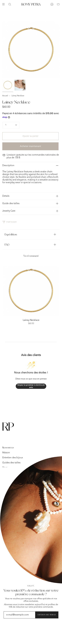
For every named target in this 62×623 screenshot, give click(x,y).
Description (8, 165)
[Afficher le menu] (4, 4)
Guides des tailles (11, 463)
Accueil (5, 96)
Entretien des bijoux (12, 458)
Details (5, 196)
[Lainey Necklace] (31, 291)
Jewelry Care (8, 211)
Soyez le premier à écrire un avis (31, 386)
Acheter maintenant (30, 146)
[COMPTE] (51, 4)
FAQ (7, 244)
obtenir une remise (46, 615)
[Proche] (57, 471)
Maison (6, 453)
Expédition (11, 234)
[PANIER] (58, 4)
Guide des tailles (10, 203)
